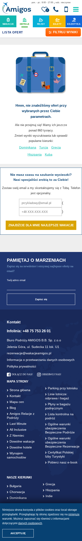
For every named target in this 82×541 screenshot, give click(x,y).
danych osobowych (30, 523)
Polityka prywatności (21, 366)
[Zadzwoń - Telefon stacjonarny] (56, 9)
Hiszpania (35, 154)
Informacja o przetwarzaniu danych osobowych (40, 360)
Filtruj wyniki (65, 32)
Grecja (56, 147)
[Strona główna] (16, 8)
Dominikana (27, 147)
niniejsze (73, 514)
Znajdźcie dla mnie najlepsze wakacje (41, 225)
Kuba (48, 154)
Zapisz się (41, 299)
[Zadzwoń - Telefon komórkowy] (66, 9)
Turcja (43, 147)
